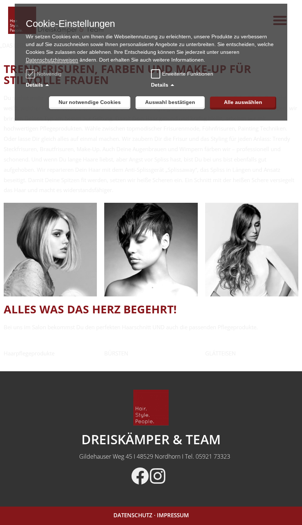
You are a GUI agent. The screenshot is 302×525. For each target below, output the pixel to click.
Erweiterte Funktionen (187, 74)
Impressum (173, 515)
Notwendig (49, 74)
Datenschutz (132, 515)
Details (34, 85)
